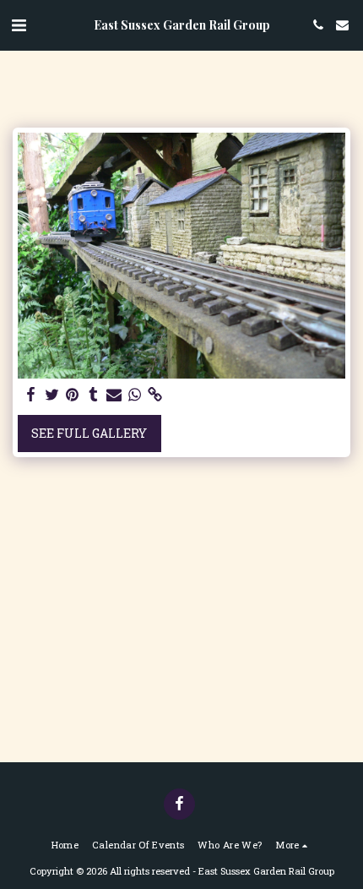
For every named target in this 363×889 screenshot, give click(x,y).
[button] (18, 24)
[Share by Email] (114, 394)
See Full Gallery (89, 433)
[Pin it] (72, 394)
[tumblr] (93, 394)
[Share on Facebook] (31, 394)
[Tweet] (52, 394)
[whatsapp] (135, 394)
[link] (155, 394)
